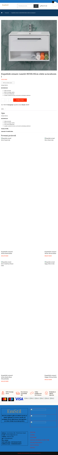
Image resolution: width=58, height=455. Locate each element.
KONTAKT (32, 448)
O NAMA (32, 435)
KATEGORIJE (33, 438)
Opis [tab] (2, 109)
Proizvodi (7, 13)
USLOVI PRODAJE (34, 445)
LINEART (27, 105)
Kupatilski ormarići (18, 105)
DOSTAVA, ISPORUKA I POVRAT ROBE (39, 440)
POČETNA (32, 432)
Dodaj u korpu (20, 100)
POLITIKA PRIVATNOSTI (36, 443)
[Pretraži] (36, 6)
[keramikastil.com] (1, 13)
